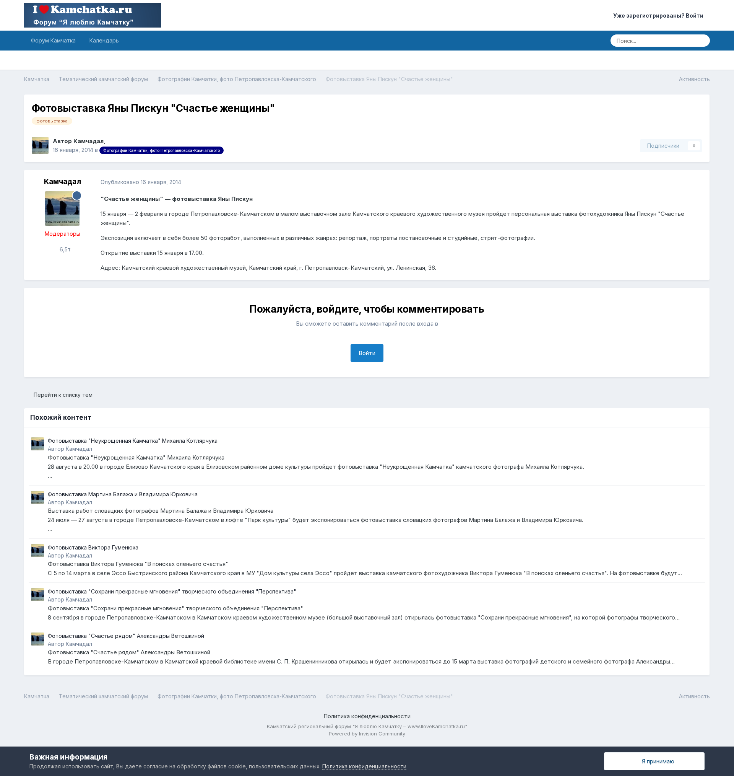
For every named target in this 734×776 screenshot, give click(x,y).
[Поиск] (701, 40)
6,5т (64, 249)
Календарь (104, 40)
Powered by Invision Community (367, 733)
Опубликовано (141, 182)
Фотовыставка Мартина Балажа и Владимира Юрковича (123, 494)
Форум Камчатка (53, 40)
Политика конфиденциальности (367, 716)
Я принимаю (656, 761)
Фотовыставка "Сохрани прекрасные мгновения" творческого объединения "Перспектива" (172, 591)
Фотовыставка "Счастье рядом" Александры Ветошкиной (126, 636)
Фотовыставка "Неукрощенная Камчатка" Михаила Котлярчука (133, 440)
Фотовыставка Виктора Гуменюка (93, 547)
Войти (367, 353)
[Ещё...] (695, 182)
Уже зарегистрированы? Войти (659, 15)
